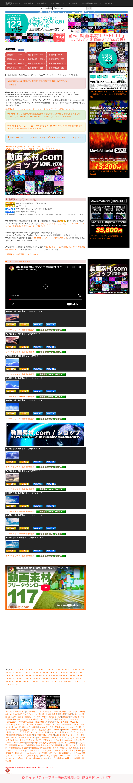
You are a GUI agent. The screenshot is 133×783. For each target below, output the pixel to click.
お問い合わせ (33, 254)
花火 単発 (73, 747)
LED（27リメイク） (49, 755)
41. (57, 672)
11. (35, 669)
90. (67, 678)
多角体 (55, 747)
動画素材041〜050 (36, 63)
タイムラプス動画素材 (26, 745)
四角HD (34, 729)
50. (10, 675)
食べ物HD (43, 727)
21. (69, 669)
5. (20, 669)
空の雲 (41, 714)
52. (17, 675)
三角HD (58, 734)
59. (40, 675)
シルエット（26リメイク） (28, 755)
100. (24, 681)
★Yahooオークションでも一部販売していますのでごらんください (32, 149)
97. (13, 681)
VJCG (56, 721)
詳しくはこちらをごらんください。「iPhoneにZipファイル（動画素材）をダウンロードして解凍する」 (44, 224)
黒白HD (26, 732)
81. (37, 678)
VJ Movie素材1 (18, 711)
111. (74, 681)
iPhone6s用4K (43, 737)
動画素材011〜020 (36, 68)
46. (74, 672)
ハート (19, 740)
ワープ (52, 758)
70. (77, 675)
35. (37, 672)
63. (54, 675)
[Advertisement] (45, 46)
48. (81, 672)
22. (72, 669)
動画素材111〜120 (15, 54)
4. (18, 669)
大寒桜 (78, 750)
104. (43, 681)
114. (7, 684)
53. (20, 675)
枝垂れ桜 (18, 753)
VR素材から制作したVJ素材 (68, 758)
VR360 (9, 742)
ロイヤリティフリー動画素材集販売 (20, 329)
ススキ (77, 755)
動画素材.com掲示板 (15, 254)
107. (56, 681)
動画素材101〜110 (36, 54)
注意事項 (12, 84)
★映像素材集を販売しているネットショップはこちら (27, 146)
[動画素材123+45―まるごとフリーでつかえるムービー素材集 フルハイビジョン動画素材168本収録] (108, 66)
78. (27, 678)
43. (64, 672)
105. (47, 681)
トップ (8, 711)
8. (27, 669)
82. (40, 678)
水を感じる (74, 716)
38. (47, 672)
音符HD (51, 734)
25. (82, 669)
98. (17, 681)
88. (60, 678)
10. (32, 669)
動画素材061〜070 (57, 59)
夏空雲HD (25, 729)
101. (29, 681)
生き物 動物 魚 (52, 714)
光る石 (69, 714)
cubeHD (75, 729)
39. (50, 672)
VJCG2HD (74, 721)
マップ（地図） (47, 750)
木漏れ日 (63, 747)
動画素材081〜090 (15, 59)
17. (55, 669)
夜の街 (29, 742)
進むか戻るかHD (45, 729)
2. (14, 669)
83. (44, 678)
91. (71, 678)
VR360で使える (24, 758)
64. (57, 675)
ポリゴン (52, 753)
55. (27, 675)
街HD (51, 727)
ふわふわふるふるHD (39, 732)
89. (64, 678)
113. (83, 681)
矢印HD (66, 734)
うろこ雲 (74, 737)
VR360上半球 (19, 742)
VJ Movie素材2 (32, 711)
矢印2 (44, 753)
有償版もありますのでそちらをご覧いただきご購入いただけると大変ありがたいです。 (40, 109)
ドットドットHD (56, 732)
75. (17, 678)
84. (47, 678)
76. (20, 678)
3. (16, 669)
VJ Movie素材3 (46, 711)
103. (38, 681)
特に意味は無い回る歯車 (19, 747)
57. (33, 675)
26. (6, 672)
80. (33, 678)
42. (60, 672)
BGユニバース (66, 755)
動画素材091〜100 (57, 54)
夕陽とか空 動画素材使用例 (18, 261)
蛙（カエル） (61, 719)
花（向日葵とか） (66, 753)
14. (45, 669)
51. (13, 675)
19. (62, 669)
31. (23, 672)
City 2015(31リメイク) (60, 737)
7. (25, 669)
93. (77, 678)
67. (67, 675)
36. (40, 672)
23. (76, 669)
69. (74, 675)
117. (21, 684)
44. (67, 672)
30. (20, 672)
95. (6, 681)
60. (44, 675)
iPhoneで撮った (41, 721)
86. (54, 678)
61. (47, 675)
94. (81, 678)
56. (30, 675)
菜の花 (62, 714)
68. (71, 675)
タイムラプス (28, 740)
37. (44, 672)
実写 (51, 721)
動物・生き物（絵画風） (22, 716)
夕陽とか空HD (11, 737)
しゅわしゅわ (30, 753)
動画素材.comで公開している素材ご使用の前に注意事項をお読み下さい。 (39, 81)
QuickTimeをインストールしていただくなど (49, 237)
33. (30, 672)
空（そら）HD (49, 724)
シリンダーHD (77, 734)
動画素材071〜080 (36, 59)
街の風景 (64, 721)
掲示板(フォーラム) (53, 246)
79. (30, 678)
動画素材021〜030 (15, 68)
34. (33, 672)
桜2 (59, 716)
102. (33, 681)
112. (79, 681)
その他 (108, 3)
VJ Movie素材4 (60, 711)
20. (66, 669)
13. (42, 669)
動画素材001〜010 (57, 68)
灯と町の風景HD (26, 734)
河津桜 (64, 750)
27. (10, 672)
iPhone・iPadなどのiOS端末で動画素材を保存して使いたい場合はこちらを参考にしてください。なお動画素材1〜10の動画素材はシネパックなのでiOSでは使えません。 (45, 115)
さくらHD (58, 740)
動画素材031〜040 (57, 63)
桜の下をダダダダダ (44, 740)
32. (27, 672)
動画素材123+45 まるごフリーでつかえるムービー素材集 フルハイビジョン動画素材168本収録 (108, 94)
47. (77, 672)
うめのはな (67, 740)
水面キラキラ (79, 740)
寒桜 (71, 750)
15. (49, 669)
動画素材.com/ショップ (46, 3)
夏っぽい (38, 724)
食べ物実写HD (40, 734)
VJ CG (44, 719)
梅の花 (57, 750)
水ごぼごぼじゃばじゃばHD (26, 727)
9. (29, 669)
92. (74, 678)
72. (6, 678)
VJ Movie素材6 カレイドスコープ (23, 714)
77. (23, 678)
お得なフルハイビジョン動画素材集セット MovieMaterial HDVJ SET (106, 237)
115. (12, 684)
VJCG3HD (9, 724)
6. (23, 669)
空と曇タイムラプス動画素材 (49, 745)
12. (39, 669)
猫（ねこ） (18, 719)
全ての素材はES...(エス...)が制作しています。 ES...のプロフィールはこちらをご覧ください (45, 138)
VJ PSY (37, 716)
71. (81, 675)
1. (12, 669)
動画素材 (28, 3)
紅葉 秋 (22, 750)
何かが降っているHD (70, 724)
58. (37, 675)
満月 (58, 724)
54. (23, 675)
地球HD (14, 734)
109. (65, 681)
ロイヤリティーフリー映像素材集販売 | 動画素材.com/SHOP (68, 777)
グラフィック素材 (70, 3)
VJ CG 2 (51, 719)
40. (54, 672)
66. (64, 675)
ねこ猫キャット (32, 750)
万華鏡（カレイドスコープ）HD (68, 727)
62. (50, 675)
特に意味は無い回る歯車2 (40, 747)
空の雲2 (65, 716)
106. (52, 681)
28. (13, 672)
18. (59, 669)
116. (17, 684)
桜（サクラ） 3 (21, 724)
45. (71, 672)
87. (57, 678)
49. (6, 675)
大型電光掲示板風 (26, 721)
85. (50, 678)
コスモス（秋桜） (32, 719)
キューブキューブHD (27, 737)
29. (17, 672)
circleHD (57, 729)
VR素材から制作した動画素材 (45, 742)
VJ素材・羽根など (49, 716)
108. (61, 681)
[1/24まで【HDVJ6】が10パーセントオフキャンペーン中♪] (108, 112)
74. (13, 678)
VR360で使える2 (40, 758)
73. (10, 678)
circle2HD (66, 729)
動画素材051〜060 (15, 63)
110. (70, 681)
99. (20, 681)
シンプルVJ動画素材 (67, 742)
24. (79, 669)
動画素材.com (12, 3)
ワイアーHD (16, 732)
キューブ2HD (69, 732)
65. (60, 675)
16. (52, 669)
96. (10, 681)
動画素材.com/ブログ (90, 3)
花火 (69, 711)
